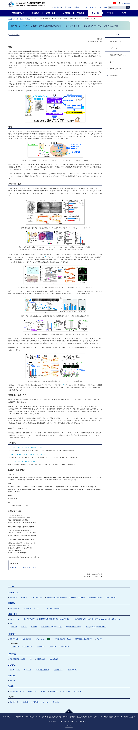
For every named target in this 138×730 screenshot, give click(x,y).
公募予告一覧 (15, 646)
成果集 (43, 691)
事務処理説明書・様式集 (63, 639)
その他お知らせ (59, 670)
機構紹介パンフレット (17, 691)
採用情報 (68, 7)
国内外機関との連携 (95, 597)
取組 (11, 623)
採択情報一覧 (41, 646)
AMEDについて (14, 592)
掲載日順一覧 (65, 646)
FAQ (31, 659)
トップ (10, 19)
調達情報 (56, 7)
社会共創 (34, 627)
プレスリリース (25, 19)
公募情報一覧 (28, 646)
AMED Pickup (32, 691)
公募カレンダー (42, 639)
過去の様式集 (54, 659)
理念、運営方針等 (36, 597)
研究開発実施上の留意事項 (83, 639)
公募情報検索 (14, 639)
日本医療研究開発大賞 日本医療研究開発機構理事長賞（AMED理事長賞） (47, 619)
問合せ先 (93, 7)
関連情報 (99, 639)
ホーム (11, 586)
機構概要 (24, 597)
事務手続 (12, 654)
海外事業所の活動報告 (78, 597)
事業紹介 (12, 603)
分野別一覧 (53, 646)
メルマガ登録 (102, 7)
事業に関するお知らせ (42, 670)
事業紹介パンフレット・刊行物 (60, 691)
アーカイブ (77, 691)
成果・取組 (12, 614)
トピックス (27, 670)
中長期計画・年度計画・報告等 (57, 597)
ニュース (16, 19)
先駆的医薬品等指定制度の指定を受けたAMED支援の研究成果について (97, 619)
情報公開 (14, 627)
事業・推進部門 (111, 597)
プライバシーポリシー (70, 721)
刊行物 (11, 686)
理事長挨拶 (13, 597)
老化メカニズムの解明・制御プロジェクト (25, 567)
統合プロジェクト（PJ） (32, 608)
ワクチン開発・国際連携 (52, 608)
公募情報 (12, 634)
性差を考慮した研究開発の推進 (96, 627)
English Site (126, 3)
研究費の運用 (41, 659)
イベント (12, 675)
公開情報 (76, 7)
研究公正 (24, 627)
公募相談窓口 (27, 639)
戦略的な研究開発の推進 (74, 627)
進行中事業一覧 (15, 608)
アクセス (84, 7)
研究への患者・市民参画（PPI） (51, 627)
